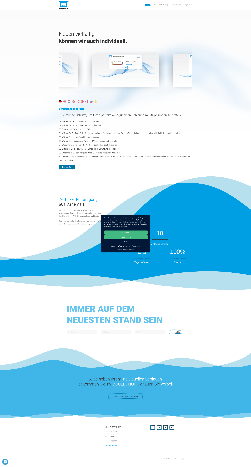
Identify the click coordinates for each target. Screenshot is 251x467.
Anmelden (176, 332)
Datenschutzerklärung (128, 249)
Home (148, 5)
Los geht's (66, 167)
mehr (126, 242)
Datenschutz (176, 5)
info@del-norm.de (111, 445)
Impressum (188, 5)
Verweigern (126, 237)
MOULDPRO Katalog (161, 5)
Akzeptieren (126, 233)
